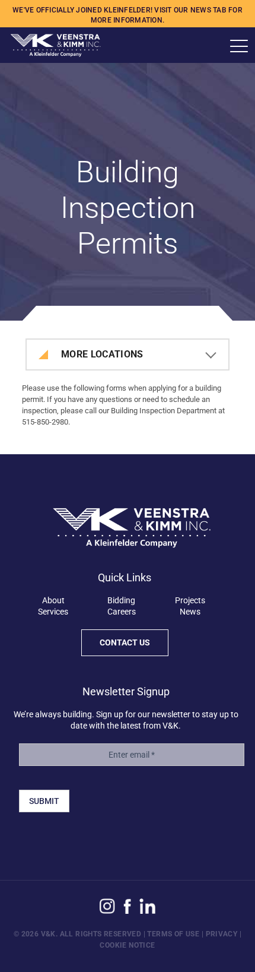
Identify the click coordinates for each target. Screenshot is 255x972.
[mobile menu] (239, 46)
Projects (190, 600)
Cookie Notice (127, 945)
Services (53, 611)
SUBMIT (44, 801)
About (53, 600)
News (190, 611)
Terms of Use (173, 934)
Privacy (222, 934)
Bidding (121, 600)
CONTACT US (125, 642)
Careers (121, 611)
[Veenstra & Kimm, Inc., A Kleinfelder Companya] (50, 45)
